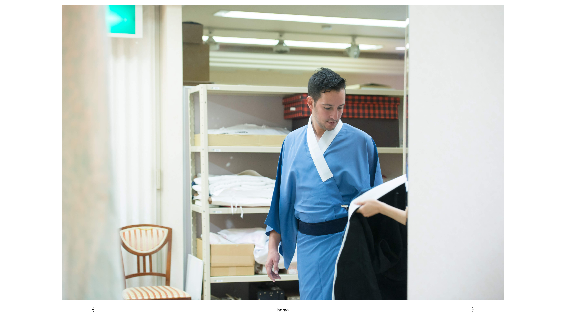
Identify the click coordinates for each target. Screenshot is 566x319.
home (283, 309)
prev (93, 309)
